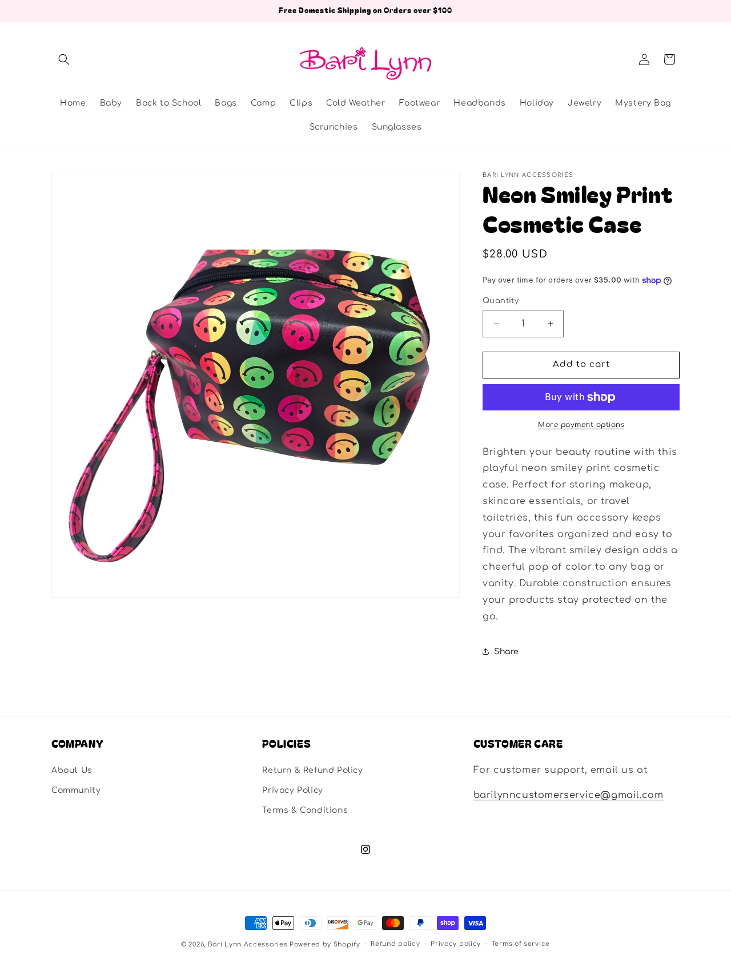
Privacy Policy (292, 790)
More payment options (581, 425)
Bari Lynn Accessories (249, 944)
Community (76, 790)
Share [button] (506, 651)
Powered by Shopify (325, 944)
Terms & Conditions (305, 810)
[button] (64, 59)
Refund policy (395, 944)
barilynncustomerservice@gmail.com (568, 796)
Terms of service (521, 944)
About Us (72, 770)
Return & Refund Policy (312, 770)
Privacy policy (456, 944)
